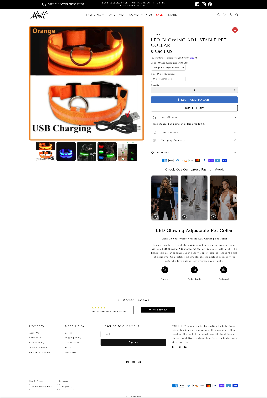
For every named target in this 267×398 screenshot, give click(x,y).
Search (68, 333)
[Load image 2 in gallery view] (66, 151)
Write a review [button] (158, 309)
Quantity (155, 85)
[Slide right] (141, 151)
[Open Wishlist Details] (224, 15)
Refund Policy (72, 343)
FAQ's (68, 347)
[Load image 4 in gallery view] (107, 151)
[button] (219, 15)
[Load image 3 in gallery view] (86, 151)
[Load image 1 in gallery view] (45, 151)
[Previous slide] (153, 198)
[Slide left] (32, 151)
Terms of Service (38, 347)
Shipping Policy (73, 338)
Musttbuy (137, 397)
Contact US (35, 338)
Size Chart (70, 352)
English (65, 387)
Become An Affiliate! (40, 352)
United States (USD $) (42, 387)
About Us (34, 333)
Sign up (133, 342)
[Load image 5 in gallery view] (127, 151)
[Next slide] (235, 198)
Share (157, 34)
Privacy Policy (36, 343)
